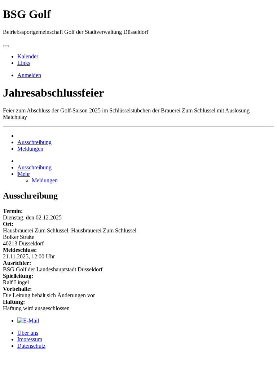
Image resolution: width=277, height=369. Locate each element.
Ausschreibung (34, 142)
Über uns (27, 333)
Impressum (29, 339)
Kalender (27, 56)
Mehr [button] (24, 174)
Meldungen (30, 149)
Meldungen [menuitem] (45, 180)
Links (23, 63)
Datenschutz (31, 346)
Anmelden (29, 75)
